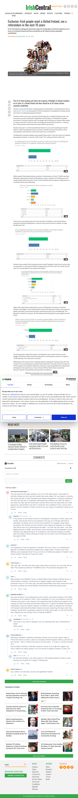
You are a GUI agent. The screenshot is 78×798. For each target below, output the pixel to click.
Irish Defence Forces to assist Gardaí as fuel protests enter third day (58, 446)
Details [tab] (29, 385)
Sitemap (35, 789)
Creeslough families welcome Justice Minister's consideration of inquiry (17, 446)
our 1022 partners (14, 394)
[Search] (72, 13)
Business (49, 769)
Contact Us (36, 774)
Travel (48, 777)
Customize (37, 417)
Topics (34, 769)
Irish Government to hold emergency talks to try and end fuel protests (38, 446)
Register (35, 787)
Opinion (48, 772)
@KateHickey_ (21, 36)
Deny (14, 417)
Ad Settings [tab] (49, 385)
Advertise (35, 777)
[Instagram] (72, 6)
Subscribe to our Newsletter (16, 775)
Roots (48, 779)
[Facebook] (64, 6)
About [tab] (68, 385)
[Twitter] (68, 6)
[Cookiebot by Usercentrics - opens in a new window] (67, 379)
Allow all (64, 417)
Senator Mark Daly (22, 111)
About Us (35, 772)
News (48, 767)
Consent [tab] (10, 385)
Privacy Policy (37, 779)
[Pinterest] (75, 6)
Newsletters (56, 6)
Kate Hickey (12, 36)
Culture (48, 774)
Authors (35, 767)
